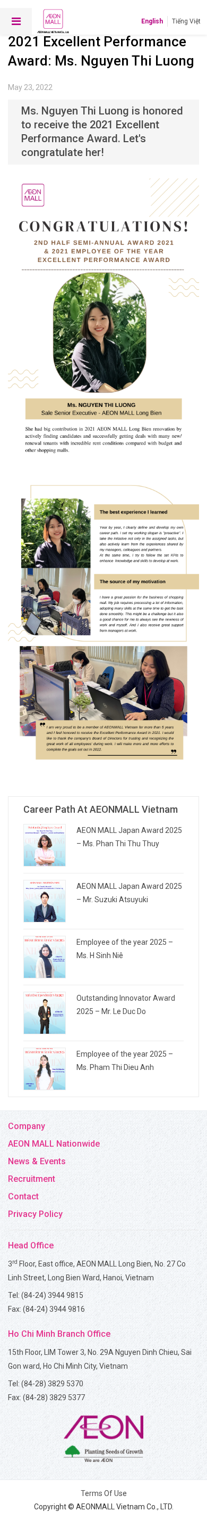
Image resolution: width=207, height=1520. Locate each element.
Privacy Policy (35, 1214)
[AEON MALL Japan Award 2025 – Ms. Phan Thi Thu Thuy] (44, 845)
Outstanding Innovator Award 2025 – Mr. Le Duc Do (125, 1005)
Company (26, 1126)
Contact (23, 1196)
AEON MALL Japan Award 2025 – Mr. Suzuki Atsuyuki (129, 893)
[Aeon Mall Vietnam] (53, 21)
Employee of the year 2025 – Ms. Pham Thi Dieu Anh (124, 1061)
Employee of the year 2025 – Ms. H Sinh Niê (124, 949)
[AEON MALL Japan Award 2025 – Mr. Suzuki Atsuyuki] (44, 901)
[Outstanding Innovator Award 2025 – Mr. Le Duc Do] (44, 1013)
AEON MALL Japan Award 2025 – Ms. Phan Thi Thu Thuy (129, 837)
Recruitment (31, 1179)
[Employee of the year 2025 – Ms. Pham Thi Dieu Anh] (44, 1069)
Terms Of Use (104, 1493)
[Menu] (16, 21)
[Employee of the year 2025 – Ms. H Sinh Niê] (44, 957)
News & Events (37, 1161)
